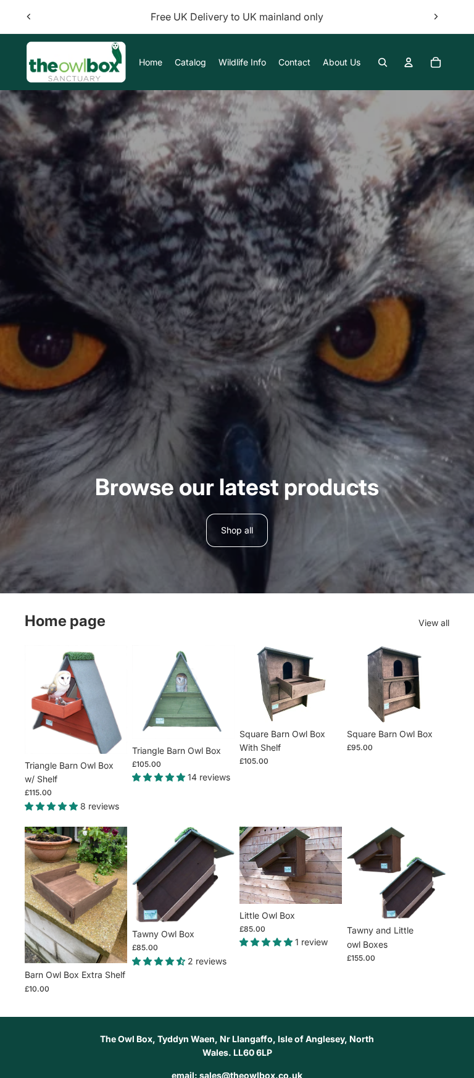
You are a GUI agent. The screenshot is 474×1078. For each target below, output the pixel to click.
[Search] (382, 62)
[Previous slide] (29, 16)
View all (433, 622)
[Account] (408, 62)
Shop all (237, 530)
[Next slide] (435, 16)
